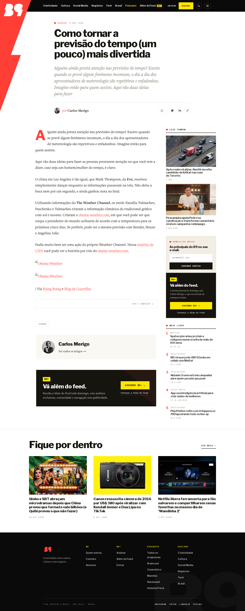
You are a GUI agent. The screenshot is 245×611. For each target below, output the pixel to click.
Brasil (118, 5)
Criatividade (50, 5)
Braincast (153, 563)
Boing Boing (52, 288)
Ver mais (208, 445)
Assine (186, 5)
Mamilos (152, 575)
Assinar (121, 552)
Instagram (160, 604)
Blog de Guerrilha (77, 288)
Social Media (80, 5)
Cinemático (154, 569)
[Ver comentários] (162, 110)
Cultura (65, 5)
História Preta (155, 588)
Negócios (97, 5)
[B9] (15, 6)
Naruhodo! (153, 581)
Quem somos (94, 552)
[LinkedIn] (180, 110)
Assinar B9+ (135, 385)
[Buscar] (199, 6)
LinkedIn (185, 604)
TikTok (173, 604)
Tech (109, 5)
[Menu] (207, 6)
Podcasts (130, 5)
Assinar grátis (191, 265)
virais (62, 23)
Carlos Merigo (78, 110)
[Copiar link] (187, 110)
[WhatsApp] (172, 110)
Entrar (172, 6)
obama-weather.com (94, 214)
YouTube (197, 604)
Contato (91, 558)
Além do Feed (148, 5)
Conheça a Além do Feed (134, 392)
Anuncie (91, 565)
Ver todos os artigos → (72, 351)
